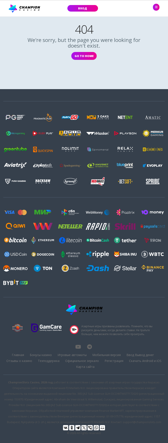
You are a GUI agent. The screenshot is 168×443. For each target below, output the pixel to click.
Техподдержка (49, 361)
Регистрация (114, 361)
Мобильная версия (106, 355)
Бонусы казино (41, 355)
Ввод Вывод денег (140, 355)
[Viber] (90, 427)
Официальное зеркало (82, 361)
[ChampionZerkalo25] (89, 346)
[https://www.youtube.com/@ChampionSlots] (78, 346)
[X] (84, 427)
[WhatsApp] (96, 427)
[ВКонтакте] (65, 427)
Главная (18, 355)
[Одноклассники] (71, 427)
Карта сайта (85, 367)
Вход (82, 8)
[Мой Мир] (102, 427)
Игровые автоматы (72, 355)
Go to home (84, 56)
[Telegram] (77, 427)
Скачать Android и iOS (145, 361)
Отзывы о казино (19, 361)
